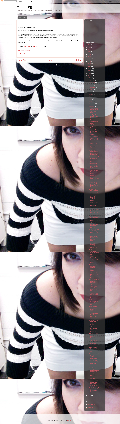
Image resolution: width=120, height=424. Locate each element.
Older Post (77, 60)
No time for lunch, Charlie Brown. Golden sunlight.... (94, 132)
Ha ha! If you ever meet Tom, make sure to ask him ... (94, 376)
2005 (89, 71)
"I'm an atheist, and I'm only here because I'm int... (93, 166)
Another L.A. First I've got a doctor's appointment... (94, 356)
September (92, 87)
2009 (89, 61)
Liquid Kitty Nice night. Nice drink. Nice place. (93, 198)
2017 (89, 49)
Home (50, 60)
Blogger (69, 420)
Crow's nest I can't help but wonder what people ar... (94, 159)
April (90, 99)
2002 (89, 78)
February (92, 104)
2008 (89, 63)
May (90, 96)
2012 (89, 56)
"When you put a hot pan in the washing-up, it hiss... (93, 110)
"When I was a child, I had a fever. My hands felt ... (94, 289)
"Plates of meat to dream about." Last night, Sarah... (94, 363)
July (90, 92)
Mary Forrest (91, 404)
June (90, 94)
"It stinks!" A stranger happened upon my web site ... (94, 369)
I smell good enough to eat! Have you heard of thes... (94, 117)
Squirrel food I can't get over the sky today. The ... (93, 191)
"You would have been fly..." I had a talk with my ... (93, 315)
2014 (89, 52)
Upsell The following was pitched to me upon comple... (93, 152)
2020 (89, 47)
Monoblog (24, 7)
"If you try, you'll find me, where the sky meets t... (93, 295)
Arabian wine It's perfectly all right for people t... (93, 184)
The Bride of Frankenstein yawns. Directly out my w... (94, 178)
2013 (89, 54)
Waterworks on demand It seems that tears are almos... (93, 267)
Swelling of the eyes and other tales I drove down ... (93, 225)
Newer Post (22, 60)
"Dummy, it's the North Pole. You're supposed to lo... (93, 124)
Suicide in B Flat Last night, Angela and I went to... (93, 322)
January (91, 106)
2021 (89, 45)
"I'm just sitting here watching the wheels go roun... (93, 238)
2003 (89, 75)
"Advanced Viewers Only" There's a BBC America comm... (93, 259)
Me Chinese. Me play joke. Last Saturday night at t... (93, 275)
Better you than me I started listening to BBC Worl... (93, 309)
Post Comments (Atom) (53, 65)
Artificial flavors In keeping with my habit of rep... (94, 282)
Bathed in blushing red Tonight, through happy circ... (94, 232)
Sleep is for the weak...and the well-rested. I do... (93, 145)
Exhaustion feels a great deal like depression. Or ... (94, 342)
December (92, 80)
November (92, 82)
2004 (89, 73)
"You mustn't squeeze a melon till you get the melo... (93, 245)
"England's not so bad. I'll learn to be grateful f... (94, 172)
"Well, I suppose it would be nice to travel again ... (94, 139)
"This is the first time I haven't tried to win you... (93, 205)
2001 (89, 395)
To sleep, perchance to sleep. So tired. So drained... (94, 329)
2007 (89, 66)
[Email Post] (45, 46)
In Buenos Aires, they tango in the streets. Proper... (93, 336)
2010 (89, 59)
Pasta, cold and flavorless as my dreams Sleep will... (93, 383)
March (91, 101)
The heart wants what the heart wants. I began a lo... (93, 302)
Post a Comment (25, 53)
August (91, 89)
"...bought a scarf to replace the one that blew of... (93, 211)
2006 (89, 68)
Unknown (90, 407)
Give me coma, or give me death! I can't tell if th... (94, 390)
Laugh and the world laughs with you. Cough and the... (94, 349)
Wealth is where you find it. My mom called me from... (94, 252)
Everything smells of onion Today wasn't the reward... (94, 218)
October (91, 85)
